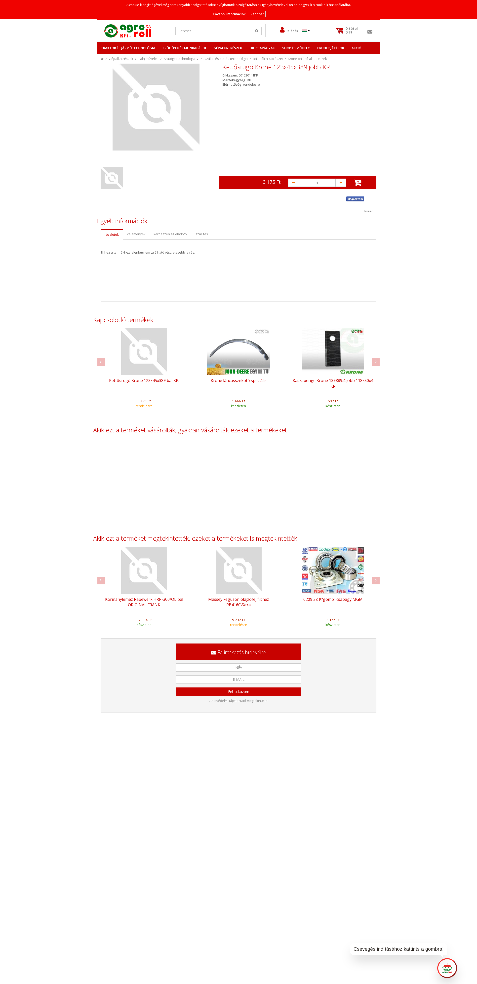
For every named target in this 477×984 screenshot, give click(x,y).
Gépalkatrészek (228, 48)
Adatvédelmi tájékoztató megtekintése (238, 700)
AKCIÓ (356, 48)
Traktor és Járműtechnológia (128, 48)
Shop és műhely (296, 48)
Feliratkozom (238, 691)
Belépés (291, 31)
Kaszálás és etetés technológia (224, 58)
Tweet (368, 211)
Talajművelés (148, 58)
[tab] (111, 234)
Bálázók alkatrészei (268, 58)
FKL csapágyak (262, 48)
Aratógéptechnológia (179, 58)
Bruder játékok (330, 48)
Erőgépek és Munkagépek (184, 48)
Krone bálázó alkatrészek (307, 58)
